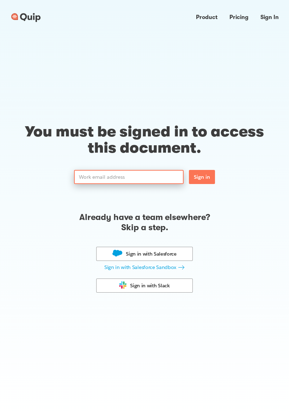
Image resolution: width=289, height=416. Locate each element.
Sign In (269, 17)
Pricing (238, 17)
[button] (144, 267)
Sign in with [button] (151, 254)
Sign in (202, 177)
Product (206, 17)
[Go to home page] (26, 17)
